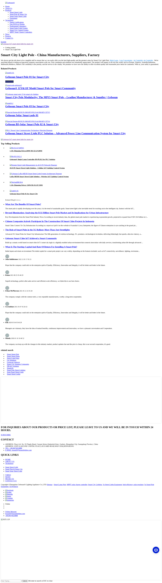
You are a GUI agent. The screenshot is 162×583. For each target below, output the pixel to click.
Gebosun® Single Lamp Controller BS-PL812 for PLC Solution (32, 159)
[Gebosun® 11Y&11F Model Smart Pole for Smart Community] (13, 85)
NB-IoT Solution (13, 366)
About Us (8, 8)
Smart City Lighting (95, 485)
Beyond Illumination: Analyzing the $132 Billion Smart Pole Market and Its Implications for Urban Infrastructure (56, 213)
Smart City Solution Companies (18, 364)
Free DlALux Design (17, 24)
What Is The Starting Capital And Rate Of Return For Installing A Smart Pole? (41, 247)
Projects (8, 36)
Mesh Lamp (114, 60)
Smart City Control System (19, 30)
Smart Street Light (16, 12)
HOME (8, 459)
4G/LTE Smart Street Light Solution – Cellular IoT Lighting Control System (37, 168)
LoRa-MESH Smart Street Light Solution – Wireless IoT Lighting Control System (39, 176)
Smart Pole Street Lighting (16, 370)
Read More (9, 82)
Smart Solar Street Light (18, 16)
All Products (13, 487)
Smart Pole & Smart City (18, 14)
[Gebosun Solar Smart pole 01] (27, 112)
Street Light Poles (13, 358)
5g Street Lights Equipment (112, 485)
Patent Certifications (17, 22)
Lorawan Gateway (13, 362)
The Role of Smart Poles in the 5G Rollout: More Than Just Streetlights (37, 230)
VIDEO (8, 475)
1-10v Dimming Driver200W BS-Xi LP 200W (26, 151)
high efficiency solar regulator (133, 485)
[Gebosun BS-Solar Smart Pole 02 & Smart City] (27, 121)
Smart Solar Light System (19, 28)
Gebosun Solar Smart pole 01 (21, 115)
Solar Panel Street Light (15, 372)
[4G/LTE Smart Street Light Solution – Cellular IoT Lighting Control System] (33, 165)
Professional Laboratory (18, 26)
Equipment (13, 18)
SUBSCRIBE (6, 435)
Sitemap (49, 485)
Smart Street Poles (13, 356)
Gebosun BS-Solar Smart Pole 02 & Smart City (32, 124)
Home (7, 6)
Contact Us (9, 38)
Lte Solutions (11, 360)
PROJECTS (9, 479)
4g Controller (138, 60)
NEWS (7, 477)
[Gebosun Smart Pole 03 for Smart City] (9, 103)
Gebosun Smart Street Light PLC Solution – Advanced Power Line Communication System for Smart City (65, 133)
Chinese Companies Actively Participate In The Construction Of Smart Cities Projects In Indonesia (49, 221)
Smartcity (10, 368)
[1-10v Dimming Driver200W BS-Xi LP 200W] (17, 148)
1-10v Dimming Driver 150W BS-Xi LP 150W (26, 185)
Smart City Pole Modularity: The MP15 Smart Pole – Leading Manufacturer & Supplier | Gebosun (61, 97)
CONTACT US (11, 481)
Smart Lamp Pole (60, 485)
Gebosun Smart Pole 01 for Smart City (27, 76)
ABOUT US (9, 461)
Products (8, 10)
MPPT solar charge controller (77, 485)
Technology (9, 20)
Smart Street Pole (13, 354)
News (7, 34)
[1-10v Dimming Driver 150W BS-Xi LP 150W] (16, 182)
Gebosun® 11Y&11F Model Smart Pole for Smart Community (40, 88)
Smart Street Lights (13, 374)
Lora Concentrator (125, 60)
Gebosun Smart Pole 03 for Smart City (27, 106)
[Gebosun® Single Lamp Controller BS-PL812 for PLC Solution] (16, 156)
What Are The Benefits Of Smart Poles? (23, 204)
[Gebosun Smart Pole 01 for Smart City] (9, 73)
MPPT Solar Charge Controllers (21, 32)
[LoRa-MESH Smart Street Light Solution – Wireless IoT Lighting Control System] (36, 174)
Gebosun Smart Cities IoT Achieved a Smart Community (31, 238)
